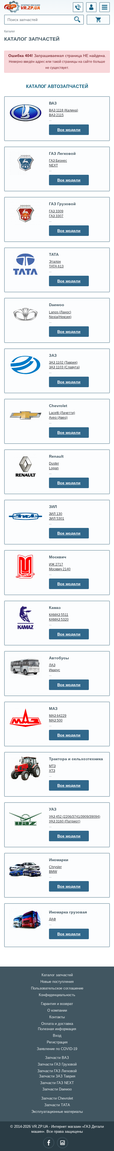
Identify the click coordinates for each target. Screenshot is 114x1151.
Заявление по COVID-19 (57, 1049)
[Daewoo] (25, 315)
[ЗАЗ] (25, 365)
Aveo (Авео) (58, 417)
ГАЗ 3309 (56, 211)
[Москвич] (25, 567)
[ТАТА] (25, 264)
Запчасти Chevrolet (57, 1098)
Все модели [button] (69, 129)
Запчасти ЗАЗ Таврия (57, 1076)
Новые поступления (57, 982)
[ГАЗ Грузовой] (25, 213)
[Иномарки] (25, 869)
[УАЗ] (25, 819)
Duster (54, 463)
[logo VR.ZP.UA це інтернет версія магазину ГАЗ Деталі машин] (22, 6)
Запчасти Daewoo (57, 1089)
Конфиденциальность (57, 995)
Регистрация (57, 1042)
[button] (104, 7)
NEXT (53, 165)
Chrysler (55, 867)
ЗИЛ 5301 (56, 518)
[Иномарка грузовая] (25, 920)
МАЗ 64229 (57, 715)
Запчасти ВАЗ (57, 1058)
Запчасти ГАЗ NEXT (57, 1083)
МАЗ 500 (56, 720)
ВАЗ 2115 (56, 115)
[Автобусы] (25, 667)
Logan (54, 468)
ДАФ (52, 919)
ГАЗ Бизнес (58, 160)
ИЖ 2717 (56, 564)
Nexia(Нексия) (60, 317)
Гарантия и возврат (57, 1004)
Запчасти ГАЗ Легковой (57, 1071)
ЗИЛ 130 (55, 513)
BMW (53, 871)
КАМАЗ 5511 (58, 614)
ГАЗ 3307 (56, 216)
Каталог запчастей (57, 975)
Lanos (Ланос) (60, 312)
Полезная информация (57, 1029)
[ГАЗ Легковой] (25, 163)
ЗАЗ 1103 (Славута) (64, 367)
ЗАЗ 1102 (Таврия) (63, 362)
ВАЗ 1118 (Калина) (63, 110)
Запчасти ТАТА (57, 1105)
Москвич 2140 (60, 569)
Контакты (57, 1017)
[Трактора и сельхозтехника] (25, 768)
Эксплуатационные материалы (57, 1112)
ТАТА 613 (56, 266)
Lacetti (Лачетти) (62, 413)
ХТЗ (52, 770)
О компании (57, 1010)
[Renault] (25, 466)
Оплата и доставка (57, 1024)
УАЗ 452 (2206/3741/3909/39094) (74, 816)
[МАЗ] (25, 718)
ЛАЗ (52, 665)
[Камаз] (25, 617)
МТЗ (52, 766)
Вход (57, 1036)
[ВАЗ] (25, 113)
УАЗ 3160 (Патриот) (64, 821)
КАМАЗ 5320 (59, 619)
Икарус (54, 670)
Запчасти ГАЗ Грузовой (57, 1064)
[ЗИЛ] (25, 516)
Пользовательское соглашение (57, 988)
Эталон (55, 261)
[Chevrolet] (25, 415)
